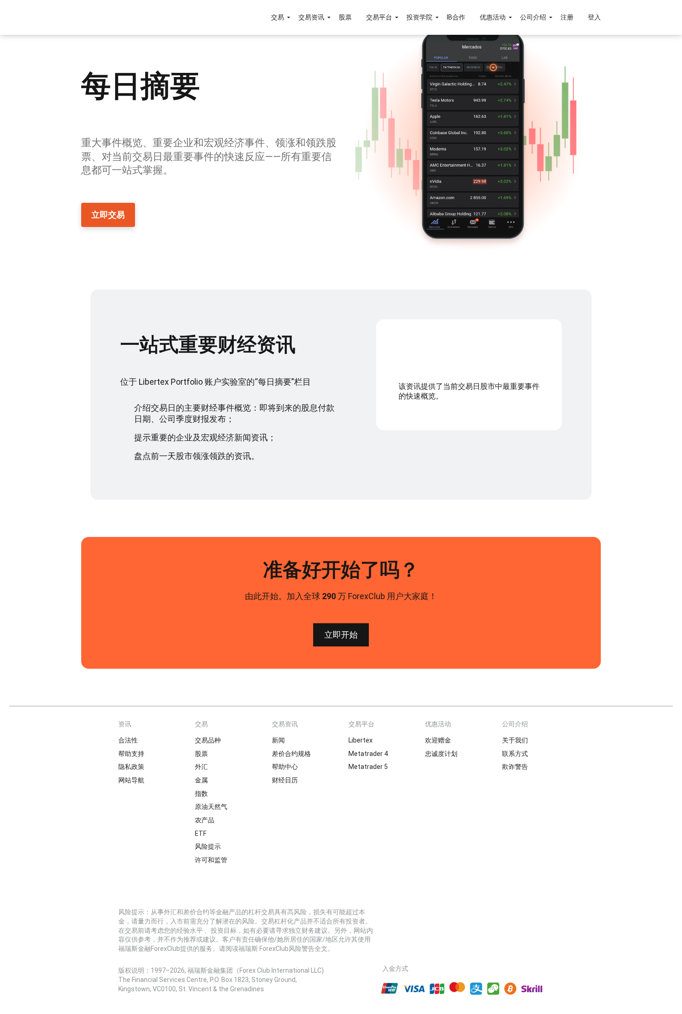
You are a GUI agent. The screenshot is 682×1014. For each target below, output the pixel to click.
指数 (201, 793)
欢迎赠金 (438, 740)
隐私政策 (131, 766)
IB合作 (456, 17)
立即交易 (108, 215)
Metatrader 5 (368, 766)
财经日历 (285, 780)
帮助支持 (131, 753)
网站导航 (131, 780)
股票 (345, 17)
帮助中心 (285, 766)
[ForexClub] (105, 17)
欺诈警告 (515, 766)
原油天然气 (211, 806)
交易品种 (208, 740)
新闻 (278, 740)
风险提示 (208, 846)
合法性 (128, 740)
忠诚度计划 (441, 753)
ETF (200, 833)
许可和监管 (211, 860)
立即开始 (341, 634)
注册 (566, 17)
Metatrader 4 (368, 753)
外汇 (201, 766)
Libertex (360, 740)
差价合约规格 (291, 753)
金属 (201, 780)
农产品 (204, 820)
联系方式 (515, 753)
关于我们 (515, 740)
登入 (594, 17)
